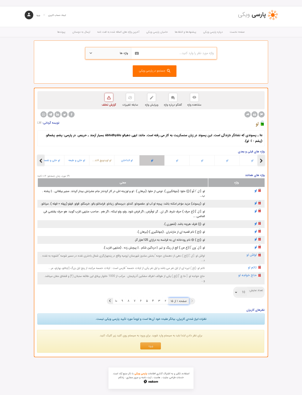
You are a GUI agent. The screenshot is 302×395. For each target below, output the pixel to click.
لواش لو (252, 254)
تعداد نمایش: (256, 290)
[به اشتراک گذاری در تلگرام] (50, 114)
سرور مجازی (132, 377)
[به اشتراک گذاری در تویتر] (64, 114)
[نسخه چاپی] (254, 114)
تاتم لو (252, 267)
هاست (157, 377)
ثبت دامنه (146, 377)
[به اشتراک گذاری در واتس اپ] (43, 114)
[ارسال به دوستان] (247, 114)
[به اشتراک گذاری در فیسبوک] (71, 114)
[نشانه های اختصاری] (261, 114)
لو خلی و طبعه (76, 160)
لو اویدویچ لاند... (101, 160)
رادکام (121, 377)
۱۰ (116, 300)
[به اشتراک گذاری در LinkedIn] (57, 114)
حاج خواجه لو (247, 275)
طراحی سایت (169, 377)
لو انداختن (127, 160)
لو (152, 160)
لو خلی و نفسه (51, 160)
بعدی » (110, 301)
